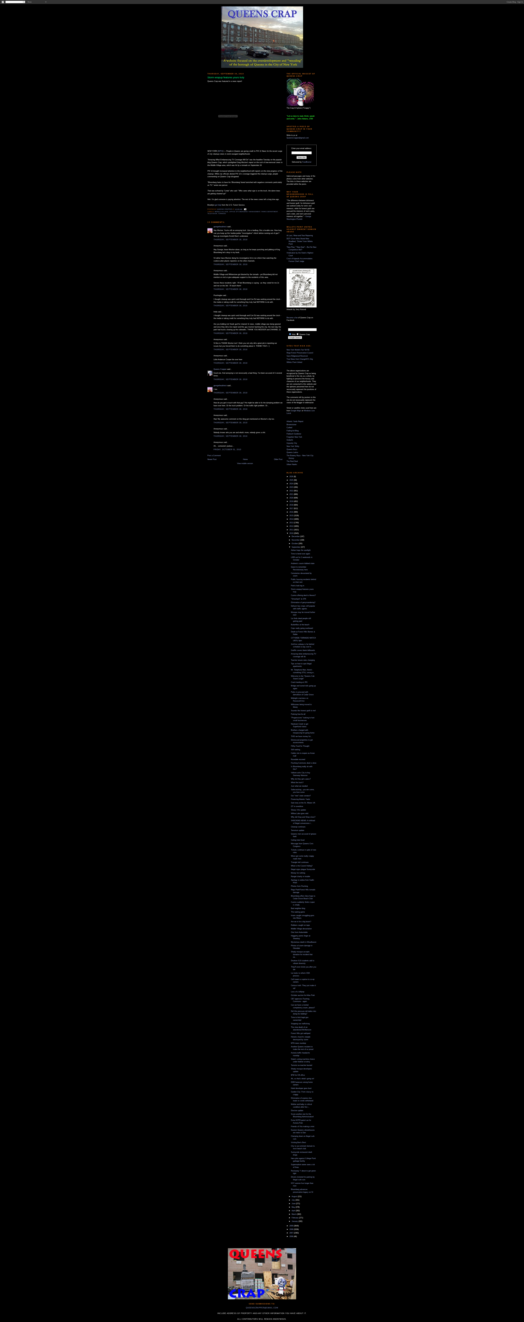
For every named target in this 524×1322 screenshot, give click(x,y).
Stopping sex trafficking (300, 1024)
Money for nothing (298, 873)
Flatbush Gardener (294, 434)
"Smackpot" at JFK (298, 599)
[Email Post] (245, 209)
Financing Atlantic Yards (300, 799)
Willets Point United (294, 362)
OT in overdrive (297, 806)
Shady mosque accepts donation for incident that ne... (301, 954)
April (294, 1211)
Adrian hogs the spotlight (301, 550)
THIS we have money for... (301, 736)
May (294, 1207)
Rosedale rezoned (298, 759)
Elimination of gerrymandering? (303, 602)
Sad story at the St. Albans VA (303, 803)
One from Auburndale (299, 932)
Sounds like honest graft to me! (303, 711)
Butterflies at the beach (300, 625)
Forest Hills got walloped (300, 1033)
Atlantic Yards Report (295, 421)
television (212, 213)
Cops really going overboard (302, 628)
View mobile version (245, 463)
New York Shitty (293, 446)
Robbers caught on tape (300, 925)
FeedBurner (306, 162)
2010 (291, 533)
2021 (291, 494)
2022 (291, 491)
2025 (291, 480)
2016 (291, 512)
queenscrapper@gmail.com (262, 1308)
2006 (291, 1236)
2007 (291, 1233)
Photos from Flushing (299, 886)
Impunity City (292, 443)
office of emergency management (244, 211)
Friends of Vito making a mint (302, 1126)
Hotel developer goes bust (301, 1088)
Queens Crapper (225, 209)
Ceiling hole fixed (297, 840)
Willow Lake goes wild (299, 813)
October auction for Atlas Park (303, 995)
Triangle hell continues (300, 862)
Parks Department (269, 211)
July (293, 1200)
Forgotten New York (294, 437)
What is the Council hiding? (301, 866)
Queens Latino (292, 452)
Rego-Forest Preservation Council (300, 353)
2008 (291, 1229)
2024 (291, 484)
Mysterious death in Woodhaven (303, 942)
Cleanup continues (298, 827)
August (295, 1196)
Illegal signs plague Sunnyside (303, 869)
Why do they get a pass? (301, 779)
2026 (291, 476)
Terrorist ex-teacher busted (301, 1065)
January (295, 1221)
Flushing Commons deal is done (303, 763)
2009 (291, 1226)
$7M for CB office (298, 1075)
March (294, 1214)
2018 (291, 505)
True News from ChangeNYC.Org (300, 359)
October (295, 543)
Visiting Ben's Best (298, 1142)
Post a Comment (214, 455)
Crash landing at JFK (299, 682)
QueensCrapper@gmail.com (298, 138)
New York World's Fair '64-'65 (298, 350)
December (296, 536)
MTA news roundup (298, 1043)
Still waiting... (296, 750)
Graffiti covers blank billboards (303, 650)
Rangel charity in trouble (300, 876)
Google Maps (296, 411)
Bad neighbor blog (298, 908)
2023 (291, 487)
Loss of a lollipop (297, 992)
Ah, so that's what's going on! (302, 1079)
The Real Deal (292, 461)
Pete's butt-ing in (297, 586)
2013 (291, 523)
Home (245, 459)
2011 (291, 530)
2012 (291, 526)
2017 (291, 508)
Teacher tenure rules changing (303, 660)
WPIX (220, 151)
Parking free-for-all (298, 714)
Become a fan (292, 318)
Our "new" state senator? (301, 796)
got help (218, 205)
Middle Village (221, 211)
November (296, 540)
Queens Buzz (292, 449)
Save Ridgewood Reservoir (297, 356)
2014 (291, 519)
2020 (291, 498)
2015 (291, 516)
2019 (291, 501)
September (296, 547)
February (295, 1218)
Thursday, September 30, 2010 (230, 240)
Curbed (289, 428)
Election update (297, 1110)
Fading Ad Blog (293, 431)
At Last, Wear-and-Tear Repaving (300, 235)
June (294, 1204)
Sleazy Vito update (298, 810)
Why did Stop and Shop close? (303, 817)
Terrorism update (297, 830)
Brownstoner (291, 425)
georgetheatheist (220, 227)
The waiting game (298, 912)
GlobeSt (290, 440)
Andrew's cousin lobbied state (302, 563)
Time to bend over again (300, 554)
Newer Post (212, 459)
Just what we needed (299, 786)
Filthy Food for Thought (300, 746)
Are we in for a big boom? (301, 922)
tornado (222, 213)
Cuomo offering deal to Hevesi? (303, 595)
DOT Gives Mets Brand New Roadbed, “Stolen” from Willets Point (300, 241)
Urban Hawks (292, 464)
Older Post (278, 459)
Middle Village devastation (301, 929)
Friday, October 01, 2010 (227, 449)
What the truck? (297, 782)
